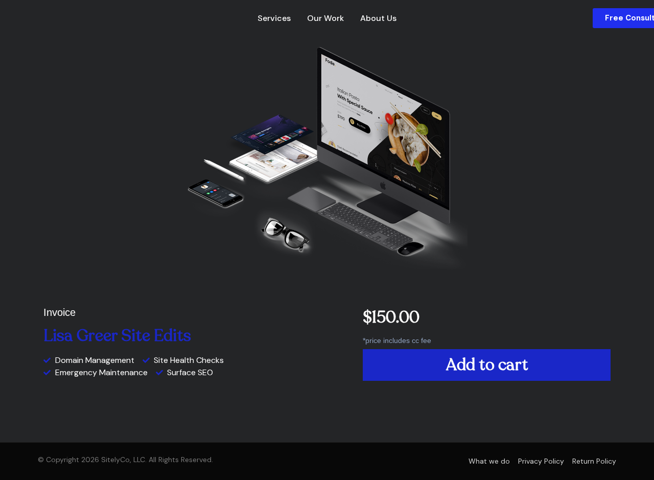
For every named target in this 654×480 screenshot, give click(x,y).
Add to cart (487, 365)
